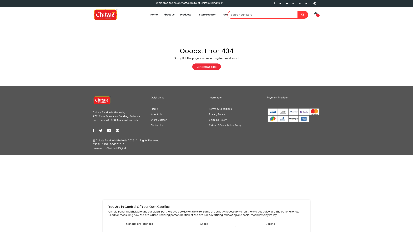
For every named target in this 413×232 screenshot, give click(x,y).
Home (154, 14)
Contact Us (157, 125)
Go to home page (206, 66)
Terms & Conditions (220, 109)
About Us (169, 14)
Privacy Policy (268, 215)
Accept (205, 224)
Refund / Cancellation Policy (225, 125)
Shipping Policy (218, 120)
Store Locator (207, 14)
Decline (270, 224)
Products (186, 14)
